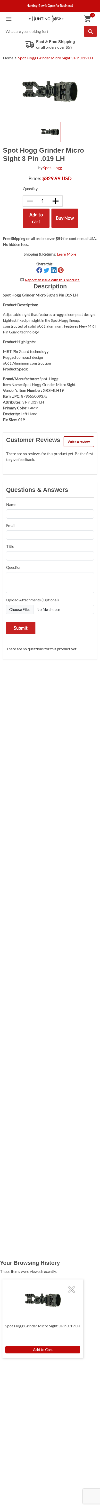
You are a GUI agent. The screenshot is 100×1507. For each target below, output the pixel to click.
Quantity (30, 188)
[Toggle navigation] (9, 19)
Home (8, 57)
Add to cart (36, 218)
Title (10, 546)
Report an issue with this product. (52, 279)
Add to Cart (43, 1349)
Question (13, 567)
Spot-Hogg (52, 167)
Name (11, 504)
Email (10, 525)
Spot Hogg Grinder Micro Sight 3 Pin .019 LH (55, 57)
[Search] (90, 31)
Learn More (66, 254)
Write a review (79, 442)
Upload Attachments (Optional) (32, 599)
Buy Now (65, 218)
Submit (21, 628)
